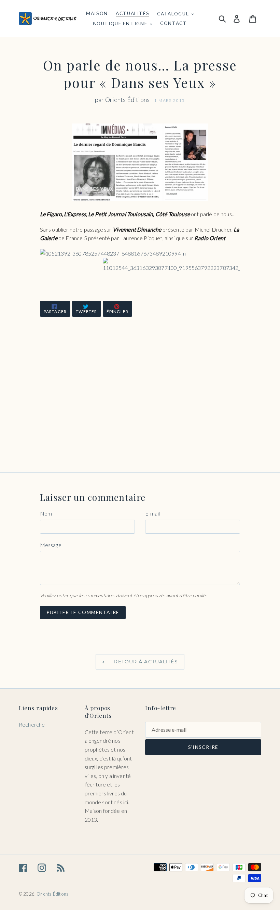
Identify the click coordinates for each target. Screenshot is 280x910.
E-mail (152, 513)
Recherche (32, 724)
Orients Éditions (53, 894)
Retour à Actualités (145, 662)
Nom (46, 513)
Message (50, 545)
